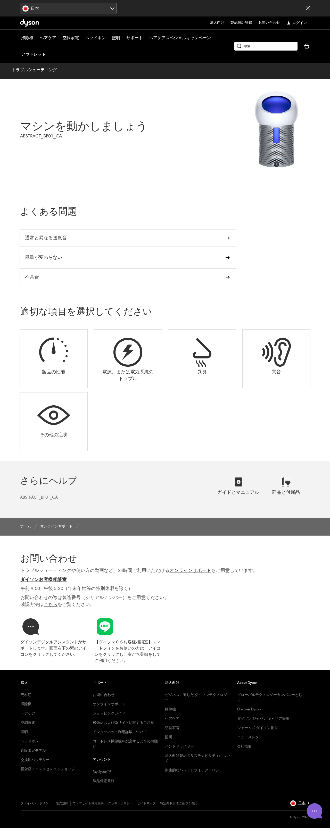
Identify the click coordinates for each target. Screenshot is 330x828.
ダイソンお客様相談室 (43, 579)
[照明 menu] (122, 37)
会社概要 (244, 746)
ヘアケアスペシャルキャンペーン (180, 37)
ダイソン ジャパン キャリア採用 (263, 718)
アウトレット (33, 54)
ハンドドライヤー (179, 746)
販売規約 (62, 803)
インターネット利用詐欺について (120, 732)
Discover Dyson (249, 709)
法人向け (217, 22)
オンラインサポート (109, 704)
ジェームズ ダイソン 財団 (257, 728)
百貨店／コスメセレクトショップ (48, 769)
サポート (134, 37)
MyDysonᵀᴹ (102, 771)
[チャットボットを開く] (314, 811)
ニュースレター (249, 737)
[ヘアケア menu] (58, 37)
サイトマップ (146, 803)
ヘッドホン (95, 37)
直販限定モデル (33, 750)
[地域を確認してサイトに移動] (308, 8)
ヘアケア (48, 37)
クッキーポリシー (120, 803)
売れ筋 (26, 695)
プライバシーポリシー (36, 803)
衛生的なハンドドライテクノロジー (194, 770)
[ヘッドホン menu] (108, 37)
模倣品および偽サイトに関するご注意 (123, 722)
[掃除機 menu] (36, 37)
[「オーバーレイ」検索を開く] (266, 46)
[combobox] (68, 8)
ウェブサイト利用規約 (88, 803)
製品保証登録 (241, 22)
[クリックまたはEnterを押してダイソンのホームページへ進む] (29, 23)
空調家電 (70, 37)
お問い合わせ (269, 22)
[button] (299, 803)
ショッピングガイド (109, 713)
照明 (116, 37)
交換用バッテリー (35, 760)
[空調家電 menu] (81, 37)
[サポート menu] (145, 37)
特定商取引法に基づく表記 (178, 803)
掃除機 (27, 37)
